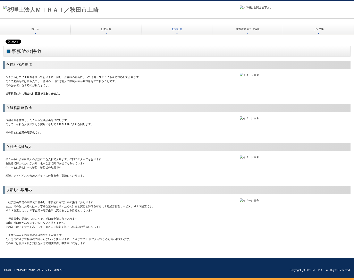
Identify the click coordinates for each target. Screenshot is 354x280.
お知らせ (177, 29)
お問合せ (106, 29)
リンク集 (318, 29)
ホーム (35, 29)
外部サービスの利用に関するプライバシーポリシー (34, 270)
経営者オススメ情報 (248, 29)
